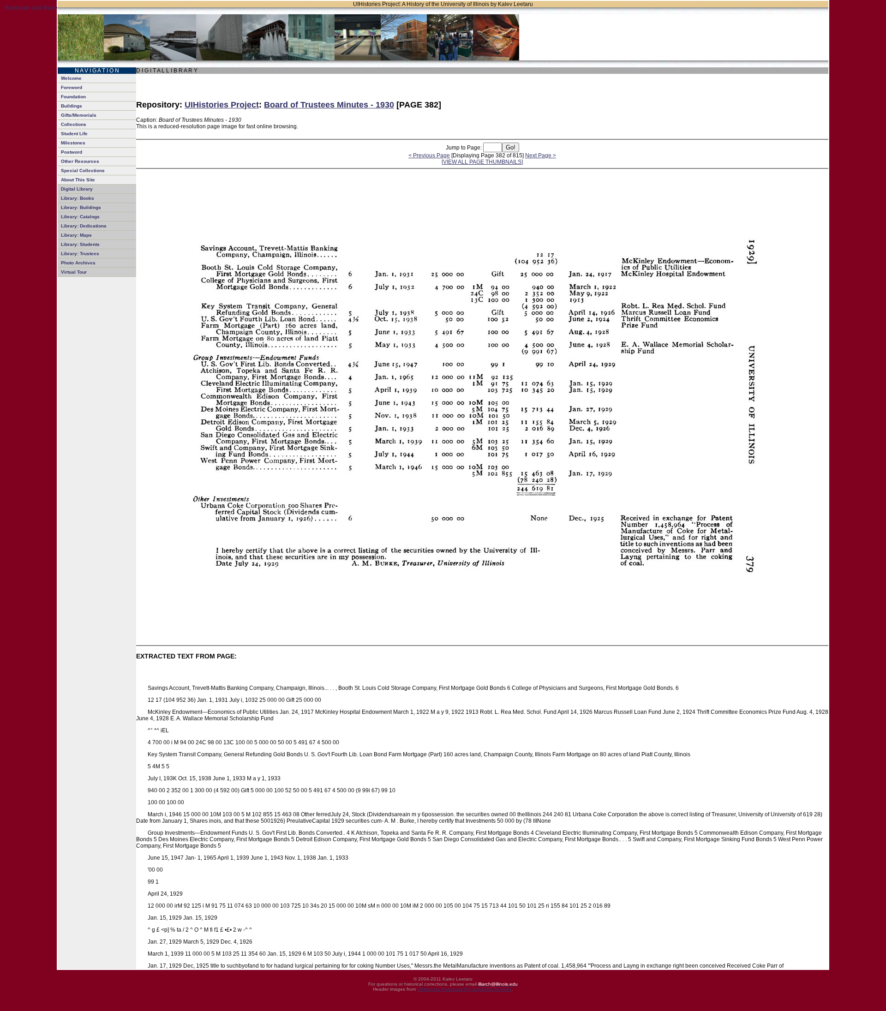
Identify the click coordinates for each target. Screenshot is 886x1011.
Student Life (74, 133)
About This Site (78, 179)
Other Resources (80, 161)
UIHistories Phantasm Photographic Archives (464, 989)
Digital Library (77, 188)
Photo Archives (78, 262)
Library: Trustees (80, 253)
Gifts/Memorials (78, 115)
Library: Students (80, 244)
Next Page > (540, 155)
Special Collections (83, 170)
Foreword (71, 87)
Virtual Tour (74, 272)
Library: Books (77, 198)
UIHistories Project (222, 104)
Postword (71, 152)
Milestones (73, 142)
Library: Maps (76, 235)
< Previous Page (429, 155)
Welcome (71, 78)
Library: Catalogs (80, 216)
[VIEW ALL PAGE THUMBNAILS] (482, 162)
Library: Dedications (84, 225)
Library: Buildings (81, 207)
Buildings (71, 105)
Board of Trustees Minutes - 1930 (329, 104)
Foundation (73, 96)
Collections (73, 124)
